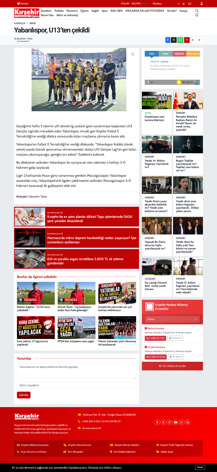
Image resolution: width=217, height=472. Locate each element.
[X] (163, 422)
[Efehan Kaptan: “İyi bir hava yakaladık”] (36, 293)
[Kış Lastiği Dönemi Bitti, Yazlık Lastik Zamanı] (157, 266)
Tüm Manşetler (75, 451)
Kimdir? (172, 10)
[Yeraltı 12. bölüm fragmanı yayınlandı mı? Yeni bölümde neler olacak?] (188, 266)
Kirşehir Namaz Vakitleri (127, 445)
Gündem (46, 10)
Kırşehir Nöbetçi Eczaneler (35, 445)
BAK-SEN (117, 10)
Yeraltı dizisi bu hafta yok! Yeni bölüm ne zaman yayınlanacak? (186, 246)
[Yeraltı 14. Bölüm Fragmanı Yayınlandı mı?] (157, 144)
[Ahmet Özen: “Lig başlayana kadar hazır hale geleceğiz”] (76, 293)
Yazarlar (24, 3)
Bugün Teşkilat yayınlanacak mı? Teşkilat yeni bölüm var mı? (187, 165)
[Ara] (197, 11)
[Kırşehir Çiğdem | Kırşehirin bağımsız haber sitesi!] (27, 13)
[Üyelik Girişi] (200, 3)
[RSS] (188, 422)
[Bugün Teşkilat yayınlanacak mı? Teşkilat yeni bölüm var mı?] (188, 144)
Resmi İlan (47, 15)
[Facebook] (157, 422)
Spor (105, 10)
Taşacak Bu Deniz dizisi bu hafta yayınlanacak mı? (155, 245)
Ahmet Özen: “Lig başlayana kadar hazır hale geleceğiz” (74, 308)
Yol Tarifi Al (176, 338)
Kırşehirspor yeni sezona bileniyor (154, 118)
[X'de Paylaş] (174, 40)
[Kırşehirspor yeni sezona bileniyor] (157, 100)
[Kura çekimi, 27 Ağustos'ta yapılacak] (36, 327)
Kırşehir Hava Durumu (79, 445)
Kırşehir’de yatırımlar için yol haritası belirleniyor (115, 308)
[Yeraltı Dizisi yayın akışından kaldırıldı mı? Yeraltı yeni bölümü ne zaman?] (157, 185)
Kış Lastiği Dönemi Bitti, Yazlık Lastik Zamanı (156, 286)
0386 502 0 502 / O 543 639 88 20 (101, 421)
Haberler (19, 23)
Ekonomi (72, 10)
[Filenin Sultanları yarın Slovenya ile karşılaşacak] (117, 327)
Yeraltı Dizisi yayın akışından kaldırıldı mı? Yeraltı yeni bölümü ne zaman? (156, 206)
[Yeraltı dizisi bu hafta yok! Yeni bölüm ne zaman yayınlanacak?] (188, 225)
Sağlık (95, 10)
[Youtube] (175, 422)
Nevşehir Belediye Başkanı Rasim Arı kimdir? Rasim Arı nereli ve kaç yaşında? (186, 123)
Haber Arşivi (167, 451)
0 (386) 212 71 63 (157, 338)
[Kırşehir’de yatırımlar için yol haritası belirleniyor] (117, 293)
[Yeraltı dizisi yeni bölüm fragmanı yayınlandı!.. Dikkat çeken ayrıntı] (188, 185)
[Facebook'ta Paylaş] (167, 40)
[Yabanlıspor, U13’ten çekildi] (76, 84)
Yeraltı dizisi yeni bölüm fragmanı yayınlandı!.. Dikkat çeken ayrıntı (187, 206)
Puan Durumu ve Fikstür (33, 451)
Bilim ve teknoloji (67, 15)
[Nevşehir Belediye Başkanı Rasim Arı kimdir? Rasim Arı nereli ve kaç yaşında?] (188, 100)
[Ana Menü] (197, 15)
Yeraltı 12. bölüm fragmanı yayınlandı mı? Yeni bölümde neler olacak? (187, 287)
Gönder (23, 395)
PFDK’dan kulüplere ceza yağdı (76, 341)
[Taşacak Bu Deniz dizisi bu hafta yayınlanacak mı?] (157, 225)
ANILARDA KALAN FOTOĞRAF (144, 10)
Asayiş (183, 10)
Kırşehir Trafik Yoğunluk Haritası (176, 445)
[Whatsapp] (181, 422)
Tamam (200, 467)
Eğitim (85, 10)
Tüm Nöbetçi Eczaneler (174, 366)
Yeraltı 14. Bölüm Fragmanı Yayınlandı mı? (157, 164)
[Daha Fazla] (187, 40)
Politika (59, 10)
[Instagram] (169, 422)
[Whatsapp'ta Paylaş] (180, 40)
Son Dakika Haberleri (125, 451)
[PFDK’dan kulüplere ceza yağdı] (76, 327)
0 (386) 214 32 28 (157, 357)
